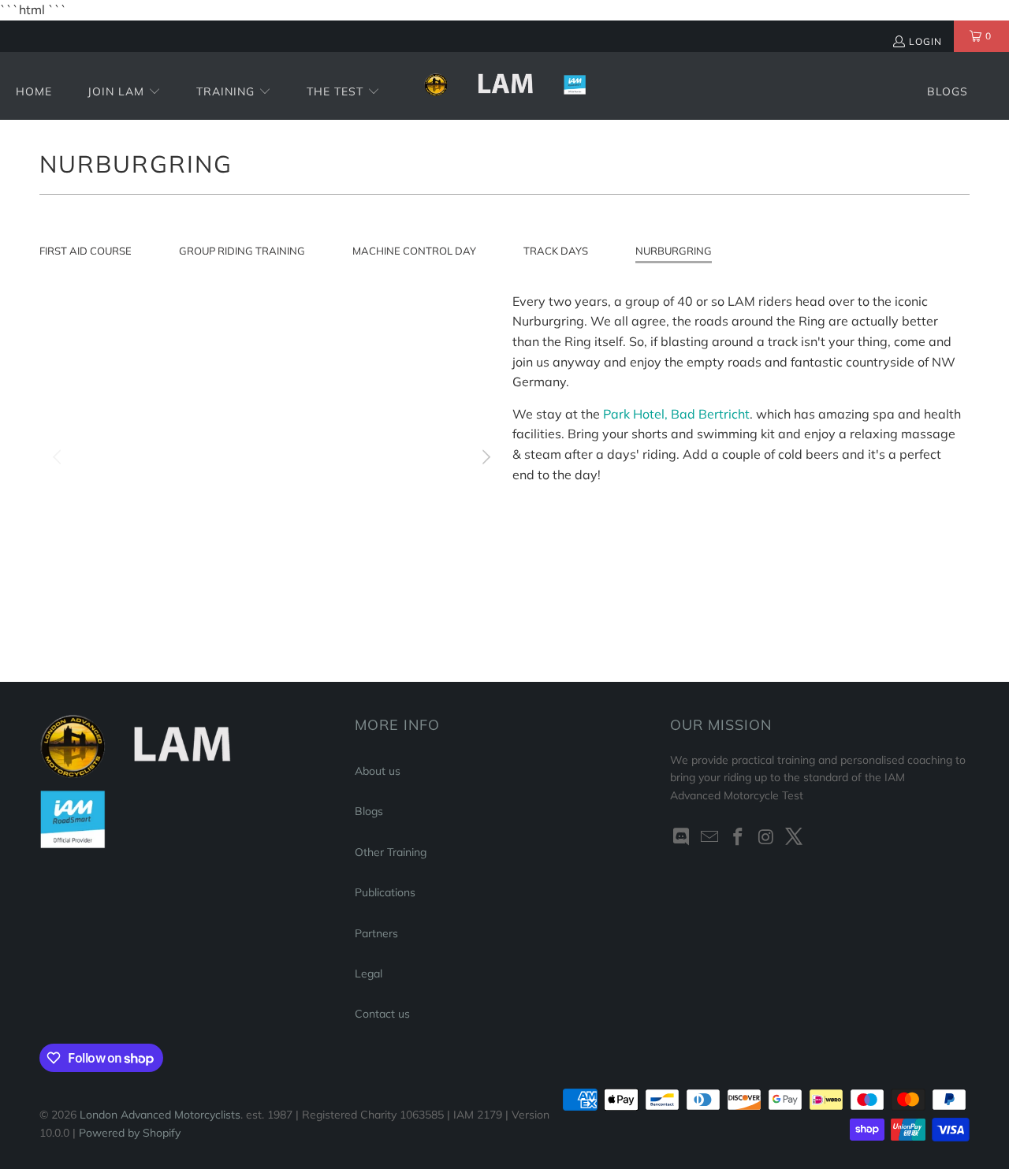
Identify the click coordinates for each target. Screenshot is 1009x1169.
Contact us (382, 1014)
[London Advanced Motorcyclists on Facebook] (738, 837)
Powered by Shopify (130, 1133)
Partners (376, 933)
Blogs (369, 811)
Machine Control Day (414, 250)
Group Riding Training (242, 250)
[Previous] (59, 457)
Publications (385, 892)
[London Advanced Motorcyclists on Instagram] (766, 837)
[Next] (484, 457)
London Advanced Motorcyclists (160, 1115)
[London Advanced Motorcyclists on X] (794, 837)
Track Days (555, 250)
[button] (124, 93)
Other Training (390, 852)
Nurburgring (673, 250)
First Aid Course (85, 250)
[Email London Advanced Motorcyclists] (710, 837)
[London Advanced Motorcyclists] (505, 86)
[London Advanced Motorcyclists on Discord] (682, 837)
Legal (368, 973)
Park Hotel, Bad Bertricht (676, 414)
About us (377, 771)
